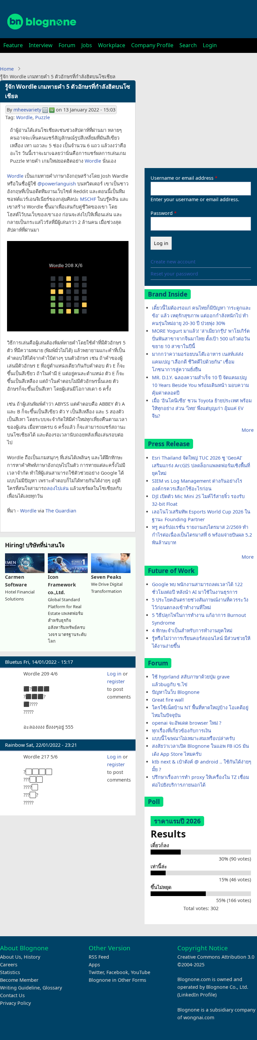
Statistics (10, 972)
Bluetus (13, 662)
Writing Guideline (20, 987)
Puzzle (42, 117)
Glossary (52, 987)
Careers (8, 964)
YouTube (140, 972)
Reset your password (174, 273)
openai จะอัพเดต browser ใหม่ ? (186, 723)
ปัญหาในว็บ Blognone (175, 692)
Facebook (117, 972)
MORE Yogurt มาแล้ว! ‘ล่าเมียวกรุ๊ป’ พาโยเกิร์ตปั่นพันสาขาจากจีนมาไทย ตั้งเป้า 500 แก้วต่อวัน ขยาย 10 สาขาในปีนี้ (201, 338)
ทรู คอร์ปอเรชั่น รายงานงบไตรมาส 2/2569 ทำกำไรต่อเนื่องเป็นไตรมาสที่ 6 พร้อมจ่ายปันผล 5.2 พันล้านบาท (202, 535)
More (248, 430)
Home (7, 69)
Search (188, 45)
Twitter (96, 972)
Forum (67, 45)
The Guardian (61, 510)
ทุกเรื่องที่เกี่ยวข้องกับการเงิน (181, 730)
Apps (94, 964)
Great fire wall (168, 700)
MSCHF (88, 199)
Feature (13, 45)
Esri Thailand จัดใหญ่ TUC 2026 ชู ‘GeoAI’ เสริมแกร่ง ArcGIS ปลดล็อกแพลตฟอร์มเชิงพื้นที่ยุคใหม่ (201, 465)
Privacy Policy (15, 1003)
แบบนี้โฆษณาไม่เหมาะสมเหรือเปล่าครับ (193, 738)
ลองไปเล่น (58, 488)
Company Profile (152, 45)
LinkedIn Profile (197, 994)
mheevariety (27, 109)
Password (162, 213)
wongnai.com (198, 1017)
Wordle (24, 117)
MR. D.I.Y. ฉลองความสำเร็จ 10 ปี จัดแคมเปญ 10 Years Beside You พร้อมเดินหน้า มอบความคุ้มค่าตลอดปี (200, 385)
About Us (10, 957)
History (32, 957)
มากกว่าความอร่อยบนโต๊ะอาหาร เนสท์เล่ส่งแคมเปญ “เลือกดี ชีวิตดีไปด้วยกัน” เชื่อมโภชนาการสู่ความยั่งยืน (197, 362)
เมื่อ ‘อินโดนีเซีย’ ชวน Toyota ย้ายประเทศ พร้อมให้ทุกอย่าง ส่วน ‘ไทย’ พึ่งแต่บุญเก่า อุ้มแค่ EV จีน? (202, 408)
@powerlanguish (56, 183)
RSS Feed (99, 957)
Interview (41, 45)
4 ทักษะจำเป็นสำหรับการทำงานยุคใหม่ (192, 630)
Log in (114, 673)
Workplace (111, 45)
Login (210, 45)
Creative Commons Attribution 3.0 (215, 957)
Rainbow (15, 745)
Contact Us (12, 995)
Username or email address (182, 178)
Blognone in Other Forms (117, 980)
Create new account (173, 261)
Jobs (86, 45)
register (116, 681)
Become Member (19, 980)
